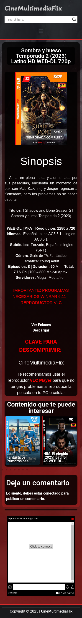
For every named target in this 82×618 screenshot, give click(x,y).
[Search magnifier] (74, 19)
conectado (51, 493)
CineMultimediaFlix (33, 8)
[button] (41, 31)
